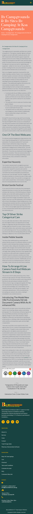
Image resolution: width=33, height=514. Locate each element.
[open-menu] (30, 3)
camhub (26, 357)
